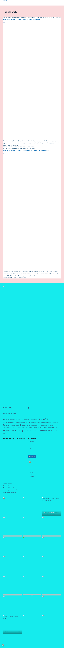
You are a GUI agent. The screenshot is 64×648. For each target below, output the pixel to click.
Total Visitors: (7, 492)
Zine (57, 430)
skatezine (26, 431)
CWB (45, 419)
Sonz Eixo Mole (57, 17)
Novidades (50, 425)
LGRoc (32, 425)
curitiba (38, 419)
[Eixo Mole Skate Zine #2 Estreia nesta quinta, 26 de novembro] (32, 212)
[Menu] (60, 2)
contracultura (26, 419)
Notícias (44, 425)
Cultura (32, 419)
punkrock (51, 427)
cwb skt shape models (9, 422)
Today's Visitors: (8, 488)
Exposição (44, 422)
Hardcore (23, 425)
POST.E (31, 427)
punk (45, 427)
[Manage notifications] (3, 645)
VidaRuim (53, 430)
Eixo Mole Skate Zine (8, 17)
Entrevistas (17, 148)
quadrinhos (57, 427)
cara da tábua (19, 419)
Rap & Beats (30, 148)
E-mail (32, 449)
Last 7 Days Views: (8, 490)
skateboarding (16, 430)
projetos (40, 427)
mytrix (40, 425)
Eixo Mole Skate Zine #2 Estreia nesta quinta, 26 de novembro (26, 150)
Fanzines (23, 148)
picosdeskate (21, 427)
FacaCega (49, 422)
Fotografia (17, 17)
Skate (50, 17)
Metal (35, 425)
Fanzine (6, 425)
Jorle (28, 425)
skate (6, 430)
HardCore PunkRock (26, 17)
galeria (17, 425)
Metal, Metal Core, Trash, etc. (40, 17)
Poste (35, 427)
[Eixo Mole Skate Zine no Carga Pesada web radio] (32, 81)
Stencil (38, 430)
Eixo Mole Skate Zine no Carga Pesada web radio (21, 19)
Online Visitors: (7, 483)
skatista (32, 430)
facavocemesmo (55, 422)
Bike (8, 419)
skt (35, 431)
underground (45, 431)
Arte (5, 419)
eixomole (26, 422)
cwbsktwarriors (19, 422)
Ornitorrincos (14, 427)
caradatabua (12, 419)
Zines (4, 433)
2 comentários (30, 146)
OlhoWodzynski (7, 427)
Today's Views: (7, 486)
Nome (32, 441)
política (26, 427)
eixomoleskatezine (35, 422)
